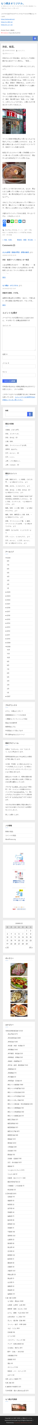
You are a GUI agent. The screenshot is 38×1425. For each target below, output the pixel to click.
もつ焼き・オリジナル (10, 285)
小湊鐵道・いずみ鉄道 (15, 1186)
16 (30, 937)
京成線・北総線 (13, 1158)
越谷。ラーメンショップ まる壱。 (16, 445)
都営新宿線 (11, 1127)
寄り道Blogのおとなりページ (15, 734)
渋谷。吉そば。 (10, 490)
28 (23, 944)
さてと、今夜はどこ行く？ (14, 711)
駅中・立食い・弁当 (14, 1352)
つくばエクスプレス (14, 1170)
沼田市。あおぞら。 (12, 449)
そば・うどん (12, 1328)
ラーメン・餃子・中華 (24, 230)
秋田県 (10, 1204)
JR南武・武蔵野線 (14, 1061)
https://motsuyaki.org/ (8, 19)
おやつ (10, 1375)
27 (19, 944)
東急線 (29, 232)
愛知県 (10, 1263)
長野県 (10, 1236)
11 (11, 937)
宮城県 (10, 1212)
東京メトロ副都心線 (14, 1116)
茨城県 (10, 1228)
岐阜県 (10, 1259)
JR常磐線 (11, 1049)
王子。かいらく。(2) (12, 453)
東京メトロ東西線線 (14, 1108)
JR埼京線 (14, 230)
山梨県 (10, 1239)
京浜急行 (10, 1151)
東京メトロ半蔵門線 (20, 232)
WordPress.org (10, 839)
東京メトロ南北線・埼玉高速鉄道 (19, 1104)
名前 (5, 354)
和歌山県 (10, 1274)
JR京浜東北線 (12, 1038)
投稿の (9, 831)
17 (7, 940)
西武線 (10, 1155)
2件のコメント (9, 54)
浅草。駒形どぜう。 (12, 479)
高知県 (10, 1290)
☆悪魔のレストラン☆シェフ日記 (16, 719)
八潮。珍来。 (9, 441)
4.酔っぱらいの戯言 (11, 1379)
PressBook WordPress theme (23, 1422)
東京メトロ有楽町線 (14, 1112)
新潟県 (10, 1243)
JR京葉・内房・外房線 (15, 1046)
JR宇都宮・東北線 (14, 1053)
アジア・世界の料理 (14, 1344)
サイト (4, 372)
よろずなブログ (17, 797)
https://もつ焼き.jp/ (7, 22)
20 (19, 940)
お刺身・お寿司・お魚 (15, 1305)
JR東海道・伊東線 (14, 1057)
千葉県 (10, 1232)
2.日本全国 (8, 1193)
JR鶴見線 (11, 1069)
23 (31, 940)
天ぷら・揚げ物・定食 (15, 1320)
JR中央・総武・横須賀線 (16, 1065)
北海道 (10, 1197)
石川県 (10, 1251)
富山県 (10, 1247)
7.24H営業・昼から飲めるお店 (15, 1391)
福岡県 (10, 1294)
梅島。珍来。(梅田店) (12, 514)
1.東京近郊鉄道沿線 (11, 1031)
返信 (4, 277)
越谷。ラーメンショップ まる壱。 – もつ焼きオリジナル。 (18, 523)
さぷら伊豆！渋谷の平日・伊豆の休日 (15, 252)
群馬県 (10, 1224)
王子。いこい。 (10, 457)
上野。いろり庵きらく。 (13, 461)
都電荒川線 (11, 1135)
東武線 (10, 1143)
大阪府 (10, 1271)
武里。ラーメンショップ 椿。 (15, 521)
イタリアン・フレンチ (15, 1340)
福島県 (10, 1216)
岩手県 (10, 1208)
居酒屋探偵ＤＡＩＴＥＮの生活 (15, 715)
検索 (6, 410)
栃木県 (10, 1220)
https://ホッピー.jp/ (7, 24)
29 (27, 944)
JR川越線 (11, 1077)
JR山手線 (8, 230)
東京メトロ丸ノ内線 (14, 1100)
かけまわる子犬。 (19, 792)
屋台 (9, 1363)
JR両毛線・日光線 (14, 1081)
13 (19, 937)
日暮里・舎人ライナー (15, 1178)
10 (7, 937)
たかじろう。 (22, 50)
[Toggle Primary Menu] (35, 38)
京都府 (10, 1267)
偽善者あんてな (10, 727)
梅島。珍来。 (9, 508)
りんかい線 (11, 1174)
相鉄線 (10, 1166)
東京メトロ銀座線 (7, 232)
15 (26, 937)
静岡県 (10, 1255)
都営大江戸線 (12, 1131)
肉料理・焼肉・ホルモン (16, 1309)
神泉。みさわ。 (10, 486)
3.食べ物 (8, 1298)
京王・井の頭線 (7, 235)
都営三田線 (11, 1119)
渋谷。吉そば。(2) (11, 437)
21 (23, 940)
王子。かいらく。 (11, 540)
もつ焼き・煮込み (13, 1301)
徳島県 (10, 1286)
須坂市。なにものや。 (12, 530)
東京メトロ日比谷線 (14, 1092)
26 (15, 944)
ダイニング (11, 1367)
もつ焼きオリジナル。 (13, 3)
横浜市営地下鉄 (13, 1182)
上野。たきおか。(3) (12, 465)
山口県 (10, 1282)
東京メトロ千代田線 (14, 1096)
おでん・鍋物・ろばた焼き (16, 1313)
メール (5, 363)
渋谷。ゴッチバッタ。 (12, 434)
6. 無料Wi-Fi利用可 (11, 1387)
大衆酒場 (10, 1355)
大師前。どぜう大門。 (12, 430)
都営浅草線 (11, 1123)
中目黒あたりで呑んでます (14, 730)
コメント (6, 325)
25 (11, 944)
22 (27, 940)
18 (11, 940)
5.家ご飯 (8, 1383)
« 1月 (7, 947)
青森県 (10, 1201)
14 (23, 937)
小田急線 (10, 1147)
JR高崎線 (11, 1073)
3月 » (31, 947)
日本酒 (10, 1332)
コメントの (10, 835)
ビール (10, 1336)
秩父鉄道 (10, 1190)
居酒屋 (10, 1359)
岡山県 (10, 1278)
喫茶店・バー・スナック (16, 1371)
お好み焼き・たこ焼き (15, 1317)
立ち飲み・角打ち (13, 1348)
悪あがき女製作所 (11, 723)
